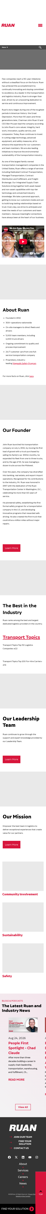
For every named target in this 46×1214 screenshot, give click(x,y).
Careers (23, 1177)
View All (23, 1107)
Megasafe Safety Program (24, 363)
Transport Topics (21, 637)
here (31, 376)
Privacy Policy (32, 1194)
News (23, 1183)
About (23, 1164)
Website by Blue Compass (23, 1196)
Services (23, 1170)
